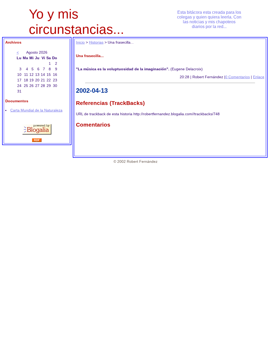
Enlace (258, 77)
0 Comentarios (237, 77)
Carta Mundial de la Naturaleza (36, 110)
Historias (96, 42)
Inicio (80, 42)
